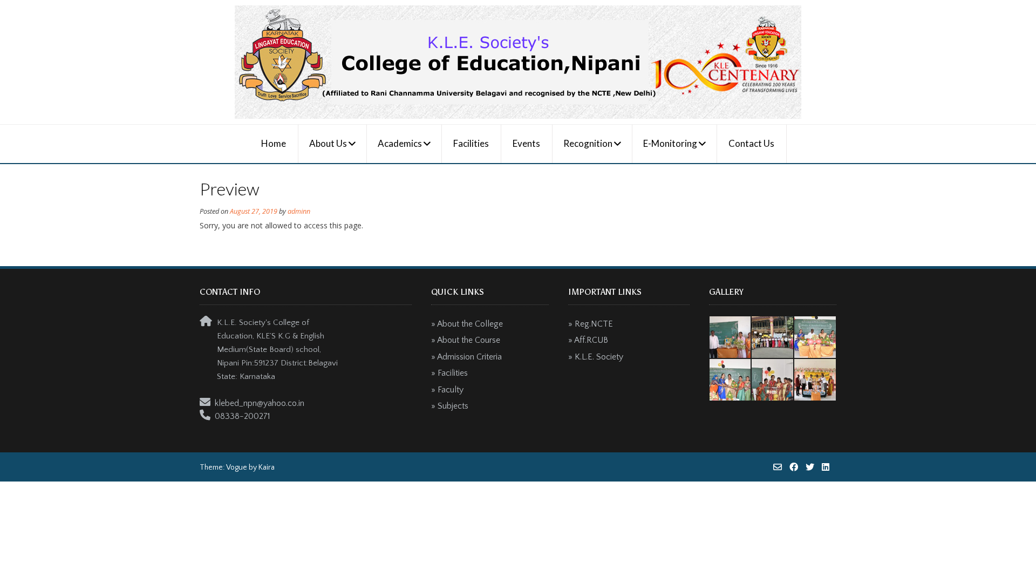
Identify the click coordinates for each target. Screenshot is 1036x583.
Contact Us (751, 143)
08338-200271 (242, 416)
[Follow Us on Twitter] (810, 467)
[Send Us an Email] (777, 467)
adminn (299, 211)
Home (273, 143)
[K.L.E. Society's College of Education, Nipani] (518, 62)
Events (526, 143)
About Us (328, 143)
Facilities (471, 143)
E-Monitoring (670, 143)
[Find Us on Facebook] (794, 467)
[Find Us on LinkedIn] (825, 467)
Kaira (266, 467)
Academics (400, 143)
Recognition (587, 143)
